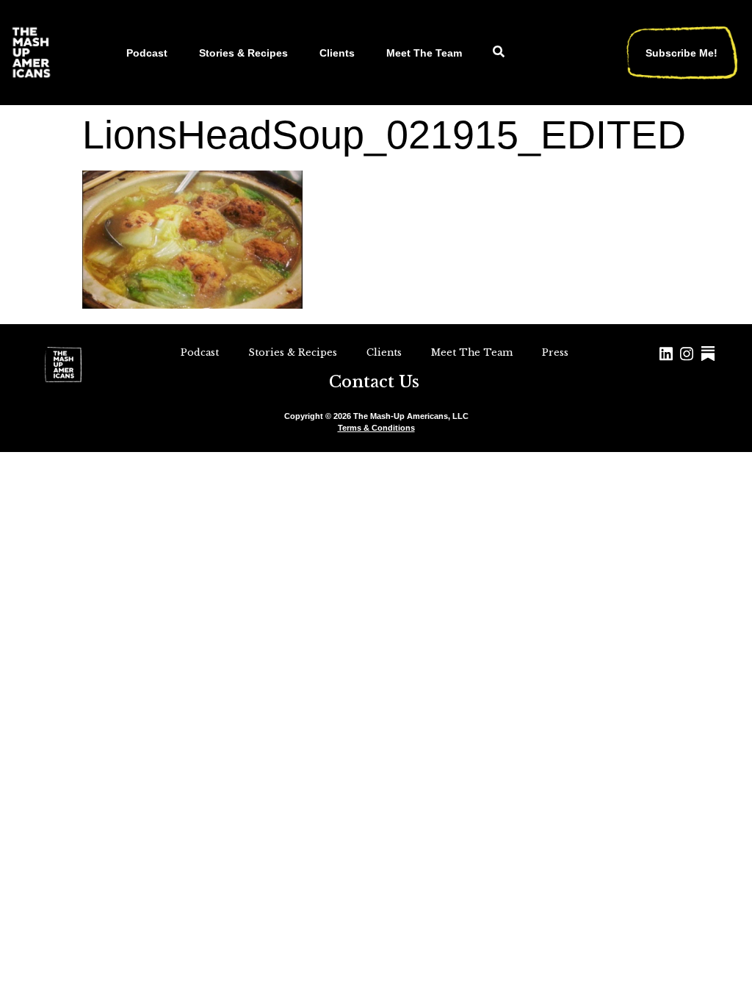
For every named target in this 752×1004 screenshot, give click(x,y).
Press (555, 352)
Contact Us (374, 382)
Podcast (146, 53)
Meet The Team (424, 53)
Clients (337, 53)
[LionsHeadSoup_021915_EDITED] (192, 304)
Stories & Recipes (243, 53)
